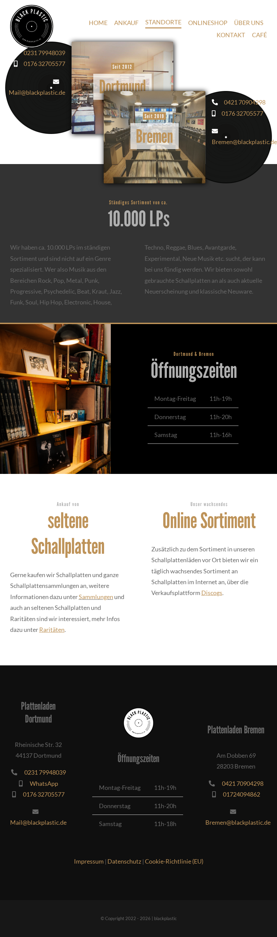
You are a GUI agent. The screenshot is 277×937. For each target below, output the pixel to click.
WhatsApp (40, 783)
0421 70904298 (242, 102)
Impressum (89, 861)
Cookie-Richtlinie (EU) (174, 861)
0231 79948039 (41, 52)
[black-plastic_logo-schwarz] (31, 8)
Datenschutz (124, 861)
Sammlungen (96, 596)
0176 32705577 (239, 113)
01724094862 (238, 794)
